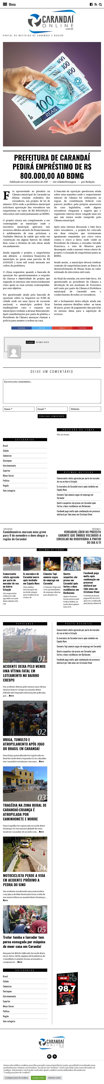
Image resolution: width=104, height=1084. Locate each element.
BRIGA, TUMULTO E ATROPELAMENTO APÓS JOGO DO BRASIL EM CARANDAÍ (23, 744)
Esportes (6, 470)
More (11, 695)
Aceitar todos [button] (38, 1078)
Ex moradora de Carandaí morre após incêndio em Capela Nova (31, 578)
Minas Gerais (8, 475)
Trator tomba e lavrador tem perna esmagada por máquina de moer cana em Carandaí (24, 941)
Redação (90, 181)
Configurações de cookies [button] (16, 1078)
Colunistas (7, 455)
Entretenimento (9, 465)
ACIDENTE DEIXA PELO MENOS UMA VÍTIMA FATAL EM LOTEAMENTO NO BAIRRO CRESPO (24, 673)
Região (6, 485)
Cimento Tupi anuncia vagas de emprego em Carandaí (51, 578)
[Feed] (95, 4)
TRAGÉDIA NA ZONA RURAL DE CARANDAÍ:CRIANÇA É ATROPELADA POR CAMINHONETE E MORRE (24, 811)
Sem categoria (9, 490)
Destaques (70, 181)
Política (6, 480)
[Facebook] (91, 4)
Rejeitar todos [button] (54, 1078)
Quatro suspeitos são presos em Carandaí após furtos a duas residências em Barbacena (76, 504)
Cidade (60, 181)
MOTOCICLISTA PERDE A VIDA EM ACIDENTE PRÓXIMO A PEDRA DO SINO (24, 880)
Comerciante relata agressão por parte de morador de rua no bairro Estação (11, 581)
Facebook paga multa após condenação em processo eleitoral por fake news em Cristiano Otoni (78, 513)
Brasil (5, 445)
